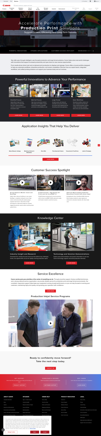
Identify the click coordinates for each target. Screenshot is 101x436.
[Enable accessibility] (3, 430)
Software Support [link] (50, 385)
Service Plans (63, 409)
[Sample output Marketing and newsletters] (29, 142)
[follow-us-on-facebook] (71, 432)
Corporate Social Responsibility (9, 415)
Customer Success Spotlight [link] (62, 51)
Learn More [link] (18, 115)
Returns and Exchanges (46, 409)
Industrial (54, 8)
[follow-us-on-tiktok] (75, 432)
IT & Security (38, 9)
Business (16, 1)
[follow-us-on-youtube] (78, 432)
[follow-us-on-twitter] (85, 432)
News (5, 402)
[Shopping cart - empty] (90, 1)
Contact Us (96, 9)
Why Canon (84, 9)
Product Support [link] (19, 385)
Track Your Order (45, 402)
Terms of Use (82, 399)
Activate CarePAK (26, 402)
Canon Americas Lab (75, 9)
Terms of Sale (44, 399)
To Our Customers (83, 412)
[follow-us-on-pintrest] (92, 432)
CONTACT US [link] (50, 368)
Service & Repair (64, 412)
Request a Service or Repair (28, 404)
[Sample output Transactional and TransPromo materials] (72, 142)
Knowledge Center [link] (85, 51)
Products (4, 8)
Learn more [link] (81, 385)
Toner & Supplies (30, 9)
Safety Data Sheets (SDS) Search (86, 420)
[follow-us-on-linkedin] (89, 432)
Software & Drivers (64, 404)
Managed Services (46, 9)
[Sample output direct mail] (43, 142)
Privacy (81, 402)
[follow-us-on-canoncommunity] (96, 432)
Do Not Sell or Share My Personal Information (88, 409)
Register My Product (26, 412)
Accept (45, 432)
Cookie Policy (82, 404)
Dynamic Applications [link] (39, 51)
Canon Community (64, 415)
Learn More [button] (50, 159)
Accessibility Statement (84, 415)
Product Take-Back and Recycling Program (11, 412)
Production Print (11, 9)
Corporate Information (8, 399)
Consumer (6, 1)
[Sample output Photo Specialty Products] (58, 142)
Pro (11, 1)
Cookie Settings (83, 407)
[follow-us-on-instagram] (68, 432)
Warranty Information (46, 415)
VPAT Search (82, 417)
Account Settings (26, 407)
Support (90, 9)
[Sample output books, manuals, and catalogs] (14, 142)
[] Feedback (84, 1)
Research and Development (9, 407)
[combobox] (44, 5)
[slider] (50, 155)
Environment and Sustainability (9, 409)
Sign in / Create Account (27, 399)
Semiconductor (62, 8)
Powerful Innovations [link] (18, 51)
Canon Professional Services (28, 415)
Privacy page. (33, 428)
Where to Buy (44, 412)
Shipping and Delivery (46, 407)
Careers (5, 404)
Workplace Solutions (21, 9)
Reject (34, 432)
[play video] (22, 182)
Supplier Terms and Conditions (86, 422)
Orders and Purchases (46, 404)
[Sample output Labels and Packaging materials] (86, 142)
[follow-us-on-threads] (82, 432)
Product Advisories (64, 407)
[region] (27, 425)
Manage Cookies (11, 432)
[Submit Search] (14, 5)
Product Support (64, 402)
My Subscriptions (26, 409)
